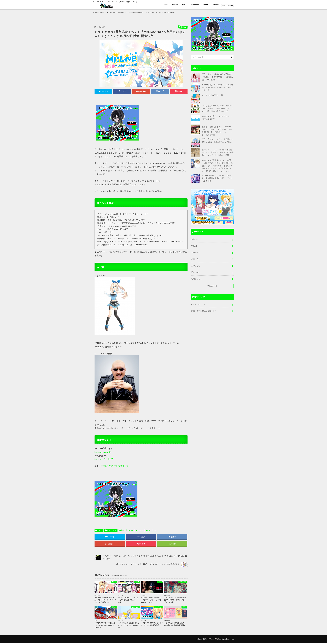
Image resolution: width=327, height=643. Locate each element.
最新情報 (175, 4)
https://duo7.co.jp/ (103, 459)
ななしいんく (196, 279)
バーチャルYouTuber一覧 (212, 95)
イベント (140, 530)
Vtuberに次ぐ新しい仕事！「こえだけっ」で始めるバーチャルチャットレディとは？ (217, 87)
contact (206, 4)
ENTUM (100, 530)
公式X (184, 4)
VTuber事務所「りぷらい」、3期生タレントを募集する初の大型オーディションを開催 (217, 178)
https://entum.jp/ (102, 452)
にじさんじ (195, 259)
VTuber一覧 (195, 4)
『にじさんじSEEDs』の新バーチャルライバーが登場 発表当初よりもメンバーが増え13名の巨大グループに (217, 108)
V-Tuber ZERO (214, 639)
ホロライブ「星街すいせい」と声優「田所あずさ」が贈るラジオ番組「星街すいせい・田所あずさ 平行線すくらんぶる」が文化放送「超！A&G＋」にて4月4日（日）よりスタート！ (217, 165)
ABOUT (216, 4)
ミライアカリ (111, 530)
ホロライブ (195, 252)
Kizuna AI (195, 272)
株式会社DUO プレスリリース (114, 466)
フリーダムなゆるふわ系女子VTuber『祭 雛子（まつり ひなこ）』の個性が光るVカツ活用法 (217, 77)
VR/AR (194, 246)
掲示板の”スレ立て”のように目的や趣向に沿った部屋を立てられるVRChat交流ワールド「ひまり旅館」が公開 (218, 152)
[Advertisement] (163, 123)
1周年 (122, 530)
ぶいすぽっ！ (196, 266)
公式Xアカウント (198, 304)
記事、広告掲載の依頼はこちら (203, 311)
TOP (166, 4)
